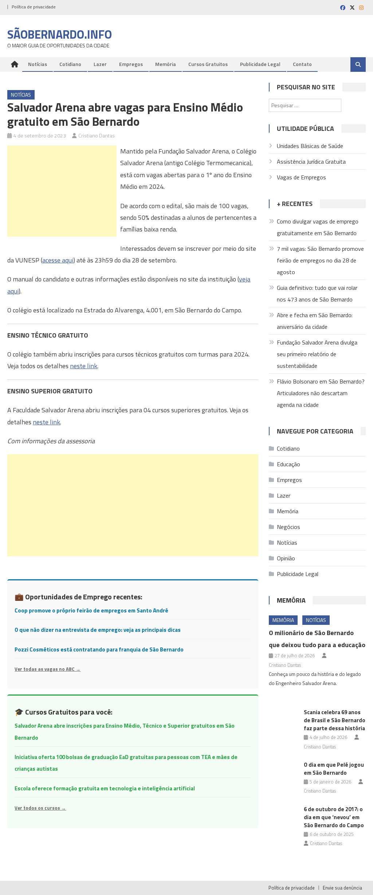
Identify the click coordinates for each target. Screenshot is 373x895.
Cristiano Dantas (96, 135)
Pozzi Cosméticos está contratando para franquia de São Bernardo (99, 649)
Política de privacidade (34, 6)
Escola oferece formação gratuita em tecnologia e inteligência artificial (105, 788)
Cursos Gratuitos (208, 64)
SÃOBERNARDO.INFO (59, 34)
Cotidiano (70, 64)
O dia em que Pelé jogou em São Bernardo (334, 768)
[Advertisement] (62, 191)
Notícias (37, 64)
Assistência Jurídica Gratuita (311, 161)
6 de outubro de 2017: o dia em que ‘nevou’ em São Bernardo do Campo (334, 817)
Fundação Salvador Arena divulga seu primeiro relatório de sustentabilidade (317, 354)
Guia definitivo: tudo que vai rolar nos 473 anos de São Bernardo (317, 293)
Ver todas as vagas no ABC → (48, 669)
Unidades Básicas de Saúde (310, 145)
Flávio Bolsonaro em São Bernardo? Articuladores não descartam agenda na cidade (321, 393)
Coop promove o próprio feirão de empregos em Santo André (91, 610)
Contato (302, 64)
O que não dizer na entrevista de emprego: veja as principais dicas (98, 630)
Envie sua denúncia (342, 887)
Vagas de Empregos (301, 177)
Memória (165, 64)
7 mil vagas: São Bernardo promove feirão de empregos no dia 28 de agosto (320, 260)
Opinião (286, 558)
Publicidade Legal (260, 64)
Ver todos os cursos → (40, 808)
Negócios (288, 526)
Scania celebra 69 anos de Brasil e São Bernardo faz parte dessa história (334, 720)
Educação (288, 464)
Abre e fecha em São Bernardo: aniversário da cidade (315, 321)
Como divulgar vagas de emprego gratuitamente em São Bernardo (317, 227)
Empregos (131, 64)
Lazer (100, 64)
